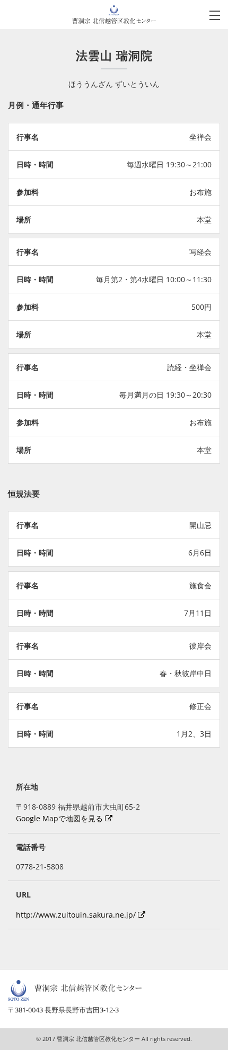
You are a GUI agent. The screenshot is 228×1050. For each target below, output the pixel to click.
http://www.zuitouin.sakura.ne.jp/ (77, 915)
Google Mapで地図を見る (60, 818)
